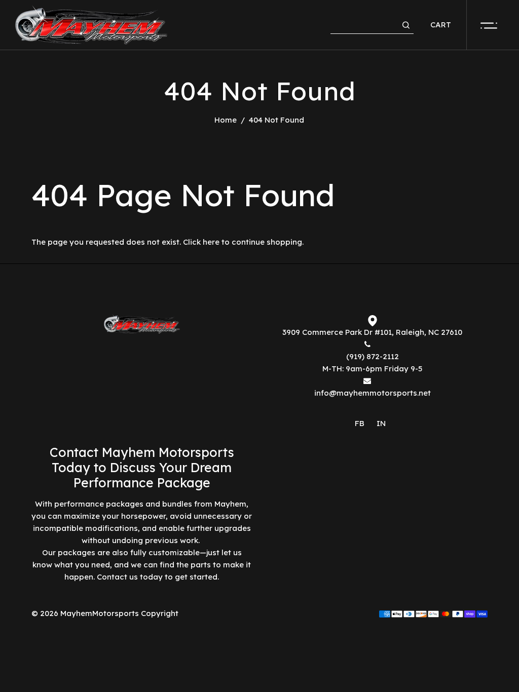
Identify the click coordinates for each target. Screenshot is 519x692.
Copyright (159, 613)
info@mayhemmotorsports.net (372, 393)
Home (225, 120)
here (211, 242)
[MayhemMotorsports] (91, 24)
